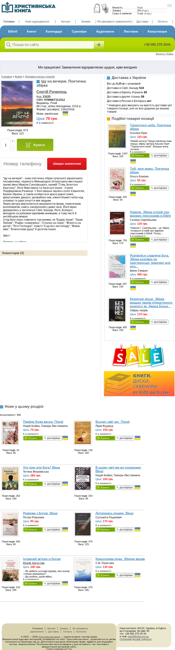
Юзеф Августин (33, 563)
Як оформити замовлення (114, 21)
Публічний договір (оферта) (136, 639)
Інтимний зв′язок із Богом (42, 559)
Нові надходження (37, 21)
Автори (65, 21)
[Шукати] (98, 45)
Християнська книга (49, 636)
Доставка (142, 21)
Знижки (85, 21)
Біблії (12, 31)
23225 (47, 96)
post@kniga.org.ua (138, 636)
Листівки (131, 31)
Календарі (54, 31)
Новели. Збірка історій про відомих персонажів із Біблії (150, 213)
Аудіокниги (105, 31)
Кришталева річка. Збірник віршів (120, 559)
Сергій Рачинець (51, 92)
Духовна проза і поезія (40, 76)
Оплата (162, 21)
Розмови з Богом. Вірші (40, 513)
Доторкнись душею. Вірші (114, 513)
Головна (9, 21)
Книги (31, 31)
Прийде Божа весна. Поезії (43, 421)
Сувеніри (79, 31)
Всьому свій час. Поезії (112, 421)
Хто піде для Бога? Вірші (41, 467)
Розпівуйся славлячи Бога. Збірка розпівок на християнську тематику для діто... (150, 261)
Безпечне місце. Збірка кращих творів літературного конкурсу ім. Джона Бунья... (151, 302)
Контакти (81, 631)
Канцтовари (157, 31)
